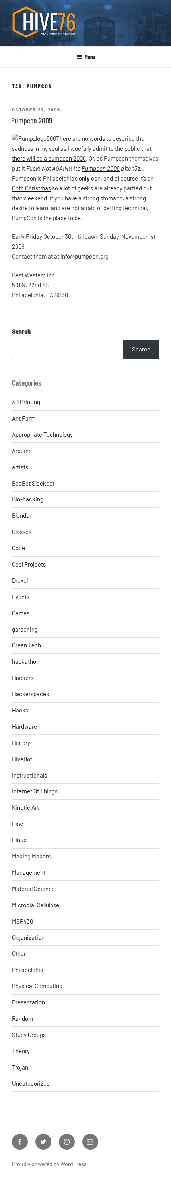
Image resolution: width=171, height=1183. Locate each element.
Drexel (20, 580)
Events (20, 596)
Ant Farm (23, 418)
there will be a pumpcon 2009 (49, 158)
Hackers (22, 677)
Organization (28, 937)
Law (17, 823)
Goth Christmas (31, 188)
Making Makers (31, 856)
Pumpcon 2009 (31, 120)
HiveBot (22, 758)
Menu (90, 57)
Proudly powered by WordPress (49, 1163)
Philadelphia (27, 969)
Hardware (24, 726)
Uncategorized (31, 1083)
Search (21, 331)
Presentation (28, 1002)
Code (18, 547)
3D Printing (26, 401)
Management (28, 872)
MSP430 (22, 921)
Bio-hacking (27, 499)
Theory (21, 1050)
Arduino (22, 450)
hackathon (25, 661)
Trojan (20, 1067)
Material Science (33, 888)
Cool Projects (29, 564)
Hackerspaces (30, 693)
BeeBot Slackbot (33, 483)
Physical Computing (37, 985)
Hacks (20, 710)
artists (20, 467)
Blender (21, 515)
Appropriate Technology (42, 434)
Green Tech (26, 645)
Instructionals (29, 775)
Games (20, 612)
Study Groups (29, 1034)
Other (19, 953)
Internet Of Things (35, 791)
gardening (25, 629)
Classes (21, 531)
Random (22, 1018)
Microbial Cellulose (35, 904)
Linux (19, 839)
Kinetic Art (25, 807)
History (21, 742)
